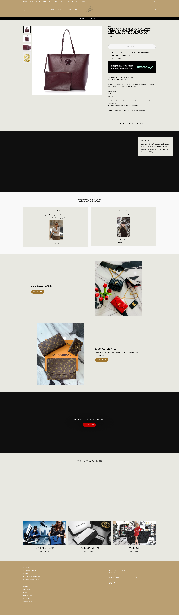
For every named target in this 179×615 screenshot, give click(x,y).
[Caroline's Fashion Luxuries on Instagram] (110, 583)
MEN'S (84, 1)
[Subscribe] (136, 577)
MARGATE (26, 598)
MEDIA (78, 1)
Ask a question (132, 116)
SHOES (45, 1)
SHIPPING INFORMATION (31, 580)
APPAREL (71, 1)
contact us (89, 552)
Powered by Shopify (89, 607)
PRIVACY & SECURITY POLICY (33, 577)
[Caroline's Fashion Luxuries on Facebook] (114, 583)
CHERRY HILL (27, 601)
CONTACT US (27, 573)
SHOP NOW (89, 424)
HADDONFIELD (28, 595)
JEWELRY (38, 1)
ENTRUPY (26, 592)
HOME (25, 1)
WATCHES (63, 1)
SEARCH (26, 567)
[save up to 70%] (89, 533)
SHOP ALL (134, 552)
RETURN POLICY (28, 583)
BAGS (31, 1)
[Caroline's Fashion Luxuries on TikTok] (118, 583)
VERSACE (112, 26)
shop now (38, 291)
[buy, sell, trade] (44, 533)
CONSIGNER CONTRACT (31, 570)
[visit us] (134, 533)
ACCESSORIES (53, 1)
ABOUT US (26, 589)
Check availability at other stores (121, 59)
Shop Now (101, 360)
